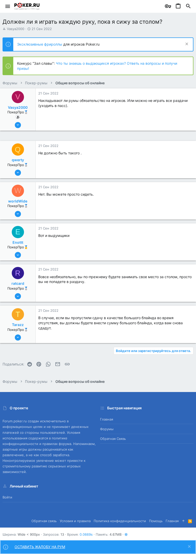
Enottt (18, 242)
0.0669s (86, 534)
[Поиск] (188, 6)
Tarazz (18, 324)
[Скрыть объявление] (186, 44)
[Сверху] (183, 521)
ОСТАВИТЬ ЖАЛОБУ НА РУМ (40, 547)
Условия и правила (75, 521)
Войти (7, 497)
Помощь (156, 521)
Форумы (107, 429)
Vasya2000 (15, 29)
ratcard (17, 283)
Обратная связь (113, 439)
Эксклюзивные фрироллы (40, 44)
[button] (8, 6)
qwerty (18, 160)
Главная (106, 419)
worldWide (17, 201)
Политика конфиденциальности (120, 521)
